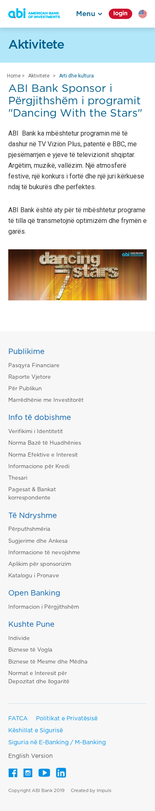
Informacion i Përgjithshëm (43, 607)
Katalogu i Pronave (33, 576)
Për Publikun (25, 388)
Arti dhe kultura (76, 76)
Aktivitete (39, 76)
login (120, 13)
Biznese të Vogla (30, 650)
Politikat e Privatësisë (67, 719)
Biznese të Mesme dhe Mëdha (48, 662)
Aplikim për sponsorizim (39, 564)
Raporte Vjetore (29, 377)
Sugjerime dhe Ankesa (38, 541)
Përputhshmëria (29, 529)
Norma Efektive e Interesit (43, 455)
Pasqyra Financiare (34, 365)
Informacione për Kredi (38, 466)
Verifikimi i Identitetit (35, 431)
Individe (19, 638)
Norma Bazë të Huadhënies (44, 443)
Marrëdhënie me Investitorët (45, 400)
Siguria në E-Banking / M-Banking (57, 742)
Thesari (17, 478)
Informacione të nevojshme (44, 553)
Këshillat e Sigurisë (35, 731)
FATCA (18, 719)
